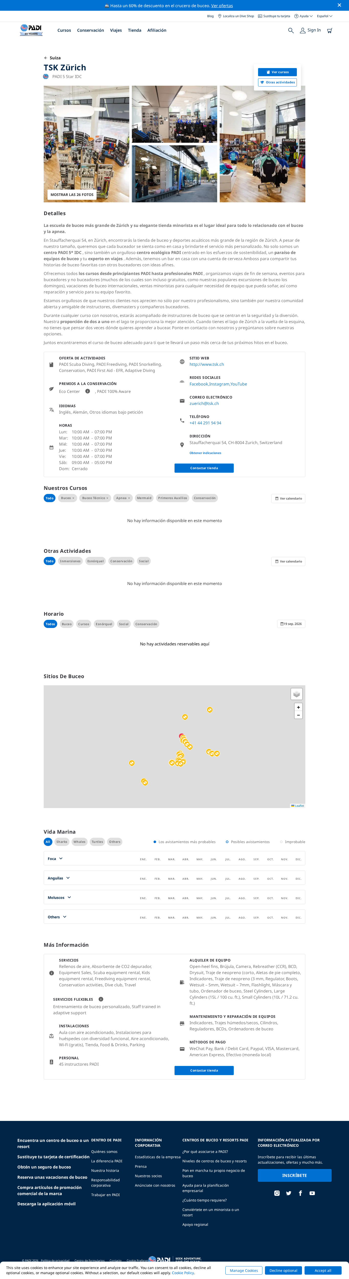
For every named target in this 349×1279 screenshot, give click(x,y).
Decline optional (283, 1270)
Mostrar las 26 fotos (72, 194)
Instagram (219, 384)
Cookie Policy (183, 1272)
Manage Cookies (244, 1270)
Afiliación (156, 30)
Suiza (54, 58)
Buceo (66, 498)
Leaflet (299, 806)
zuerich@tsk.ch (204, 403)
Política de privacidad (55, 1260)
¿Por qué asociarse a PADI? (205, 1151)
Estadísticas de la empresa (158, 1156)
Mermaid (144, 498)
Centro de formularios (89, 1260)
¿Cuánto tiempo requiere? (204, 1200)
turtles (97, 842)
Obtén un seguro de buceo (44, 1167)
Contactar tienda (204, 468)
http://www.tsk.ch (207, 364)
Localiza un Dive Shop (238, 16)
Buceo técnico (93, 498)
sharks (61, 842)
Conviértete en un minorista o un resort (210, 1212)
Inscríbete (294, 1175)
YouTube (238, 384)
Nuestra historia (105, 1170)
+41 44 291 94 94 (205, 423)
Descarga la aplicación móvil (46, 1204)
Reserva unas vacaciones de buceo (52, 1177)
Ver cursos (280, 72)
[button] (185, 717)
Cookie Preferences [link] (140, 1260)
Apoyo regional (195, 1224)
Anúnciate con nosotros (155, 1185)
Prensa (141, 1166)
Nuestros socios (148, 1175)
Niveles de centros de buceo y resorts (214, 1161)
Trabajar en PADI (105, 1194)
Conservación (90, 30)
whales (80, 842)
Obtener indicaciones (205, 453)
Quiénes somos (104, 1151)
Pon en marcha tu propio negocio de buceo (213, 1173)
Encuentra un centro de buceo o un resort (53, 1143)
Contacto (116, 1260)
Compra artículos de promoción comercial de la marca (49, 1190)
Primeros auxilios (172, 498)
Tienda (134, 30)
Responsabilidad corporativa (105, 1182)
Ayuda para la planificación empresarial (205, 1188)
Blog (210, 16)
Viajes (116, 30)
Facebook (199, 384)
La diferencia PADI (106, 1161)
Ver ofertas (222, 5)
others (114, 842)
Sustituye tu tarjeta (276, 16)
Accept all (323, 1270)
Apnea (121, 498)
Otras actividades (280, 82)
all (48, 842)
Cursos (64, 30)
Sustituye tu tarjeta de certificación (53, 1157)
